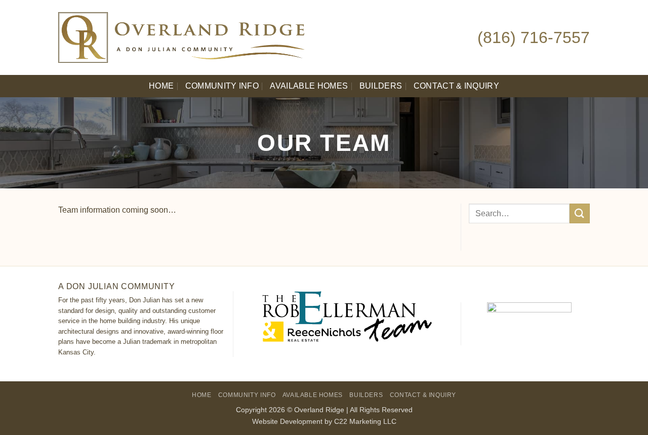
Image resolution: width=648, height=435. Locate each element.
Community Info (222, 86)
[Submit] (580, 213)
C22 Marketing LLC (365, 421)
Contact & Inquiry (456, 86)
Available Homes (309, 86)
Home (161, 86)
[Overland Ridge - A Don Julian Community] (235, 37)
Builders (380, 86)
